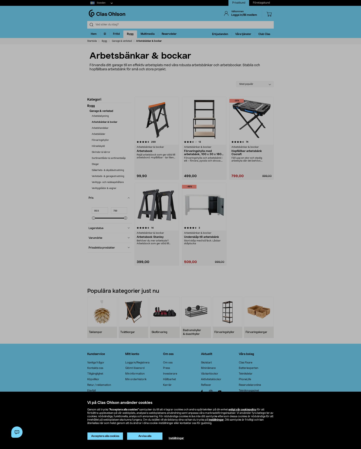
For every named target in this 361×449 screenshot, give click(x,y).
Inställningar (176, 438)
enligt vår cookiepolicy (242, 409)
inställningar (216, 420)
